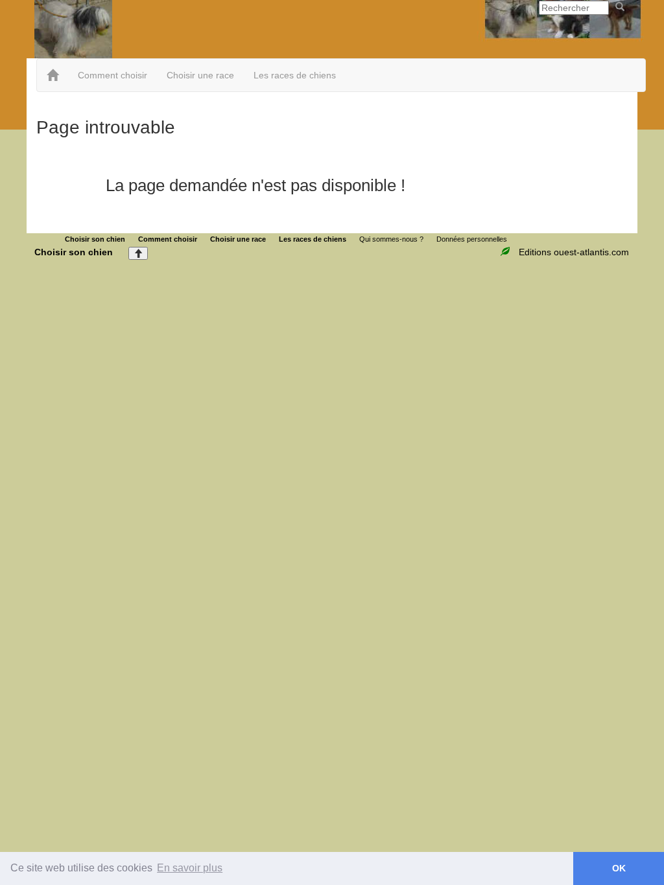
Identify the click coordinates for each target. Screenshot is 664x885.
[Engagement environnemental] (507, 252)
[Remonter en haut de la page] (138, 253)
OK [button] (619, 868)
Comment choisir (112, 75)
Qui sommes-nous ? (391, 239)
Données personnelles (471, 239)
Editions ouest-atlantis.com (574, 252)
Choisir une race (200, 75)
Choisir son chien (95, 239)
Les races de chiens (295, 75)
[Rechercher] (620, 7)
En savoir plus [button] (189, 867)
